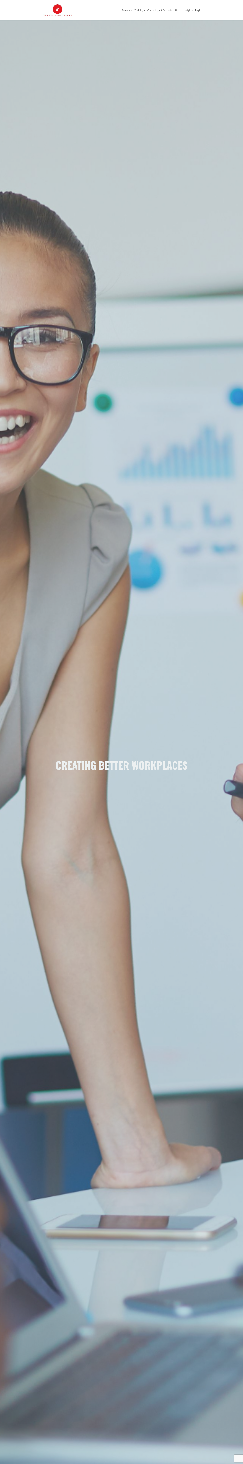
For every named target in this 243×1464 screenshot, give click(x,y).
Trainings (139, 10)
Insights (188, 10)
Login (198, 10)
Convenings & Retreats (159, 10)
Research (127, 10)
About (178, 10)
